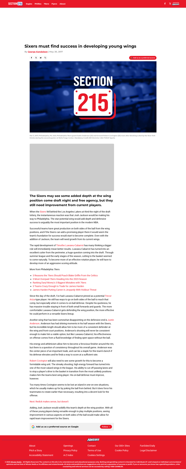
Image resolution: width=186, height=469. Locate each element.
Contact (92, 445)
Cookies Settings (96, 455)
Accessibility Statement (41, 455)
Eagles (29, 4)
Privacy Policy (70, 450)
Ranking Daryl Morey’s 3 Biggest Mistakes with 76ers (59, 282)
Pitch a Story (35, 450)
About (62, 4)
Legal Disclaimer (148, 450)
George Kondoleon (38, 52)
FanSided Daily (147, 445)
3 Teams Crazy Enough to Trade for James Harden (58, 286)
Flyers (54, 4)
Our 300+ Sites (122, 445)
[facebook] (165, 4)
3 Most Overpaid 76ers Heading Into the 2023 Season (60, 279)
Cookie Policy (121, 450)
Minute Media (16, 462)
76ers (46, 4)
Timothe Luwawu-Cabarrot (70, 245)
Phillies (38, 4)
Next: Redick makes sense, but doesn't (49, 401)
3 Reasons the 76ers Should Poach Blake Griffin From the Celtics (65, 275)
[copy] (45, 57)
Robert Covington (38, 360)
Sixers (43, 211)
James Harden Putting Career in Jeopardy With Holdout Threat (64, 289)
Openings (68, 445)
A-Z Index (68, 455)
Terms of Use (94, 450)
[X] (170, 4)
